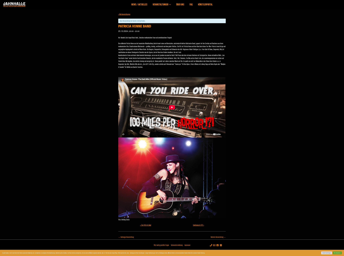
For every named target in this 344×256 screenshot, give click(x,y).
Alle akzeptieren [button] (337, 253)
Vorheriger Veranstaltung (126, 237)
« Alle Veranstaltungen (124, 14)
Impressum (187, 245)
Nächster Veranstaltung (218, 237)
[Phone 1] (211, 245)
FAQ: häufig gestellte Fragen (161, 245)
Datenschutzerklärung (177, 245)
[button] (169, 4)
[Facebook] (217, 245)
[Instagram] (221, 245)
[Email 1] (214, 245)
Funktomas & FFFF (198, 225)
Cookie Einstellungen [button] (326, 253)
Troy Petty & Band (145, 225)
